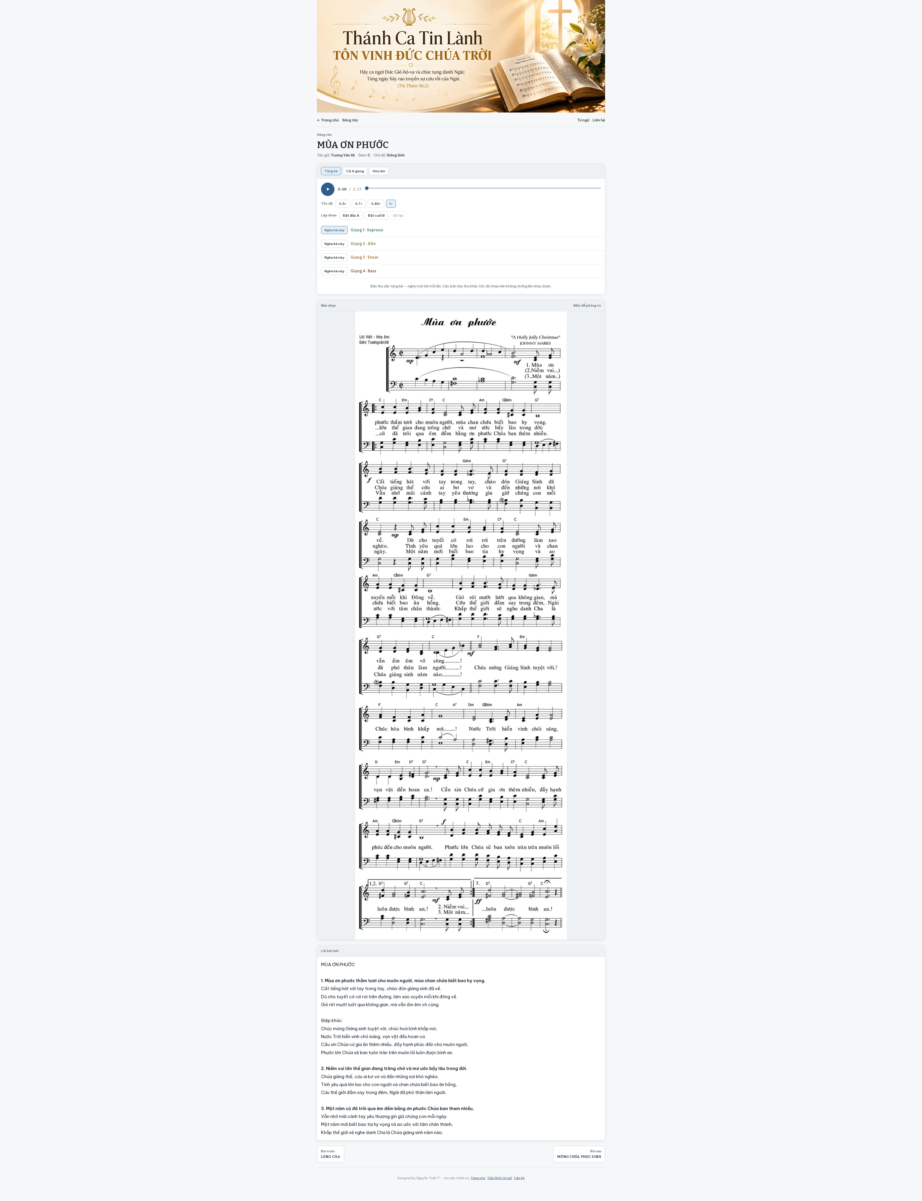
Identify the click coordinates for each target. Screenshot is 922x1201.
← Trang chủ (328, 120)
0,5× (342, 204)
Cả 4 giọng (355, 171)
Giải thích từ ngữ (499, 1178)
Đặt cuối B (376, 215)
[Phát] (327, 189)
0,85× (376, 204)
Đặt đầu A (351, 215)
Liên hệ (599, 120)
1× (391, 204)
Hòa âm (379, 171)
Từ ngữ (583, 120)
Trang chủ (478, 1178)
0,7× (359, 204)
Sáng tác (350, 120)
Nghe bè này (334, 230)
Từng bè (331, 171)
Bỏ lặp (398, 215)
